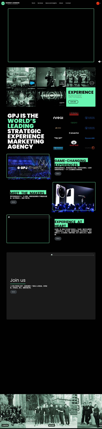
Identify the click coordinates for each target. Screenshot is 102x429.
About (61, 3)
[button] (98, 3)
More (58, 174)
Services (40, 3)
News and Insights (51, 3)
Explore (73, 102)
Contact (68, 3)
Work (33, 3)
